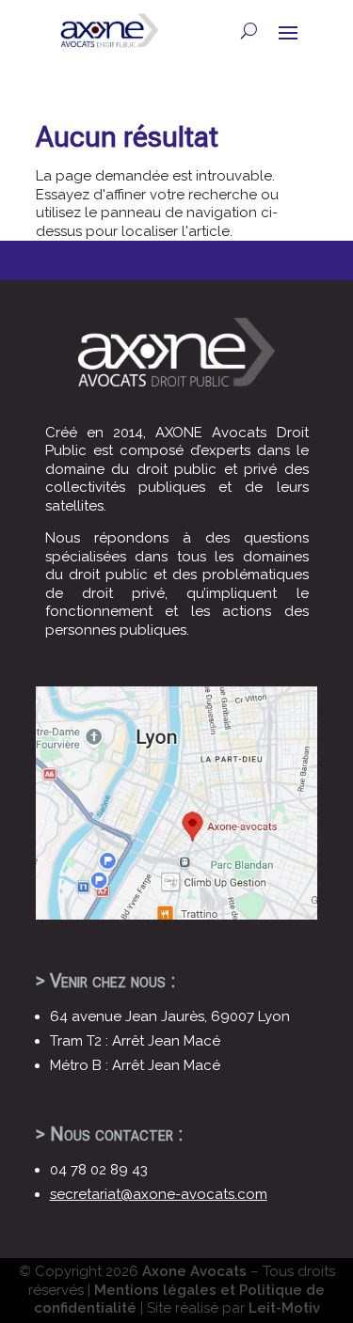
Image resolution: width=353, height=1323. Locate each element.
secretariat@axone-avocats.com (158, 1194)
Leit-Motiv (284, 1307)
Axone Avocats (194, 1271)
